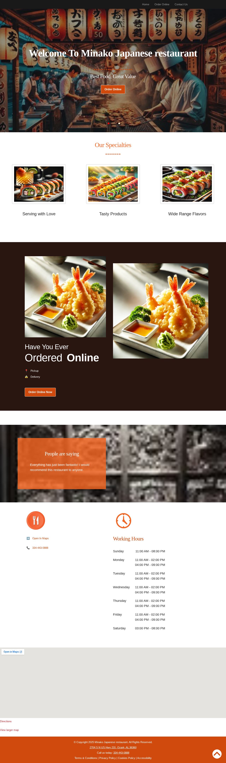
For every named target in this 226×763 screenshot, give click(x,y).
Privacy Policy (107, 757)
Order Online (161, 4)
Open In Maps (40, 538)
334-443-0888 (40, 547)
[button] (108, 123)
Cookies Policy (126, 757)
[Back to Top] (217, 754)
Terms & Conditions (86, 757)
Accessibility (144, 757)
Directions (6, 721)
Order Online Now (40, 392)
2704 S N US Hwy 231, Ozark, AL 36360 (113, 747)
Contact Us (181, 4)
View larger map (9, 729)
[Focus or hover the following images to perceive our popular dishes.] (39, 187)
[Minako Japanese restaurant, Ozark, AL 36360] (113, 683)
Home (145, 4)
